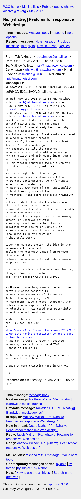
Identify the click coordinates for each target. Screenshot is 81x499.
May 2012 (36, 11)
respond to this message (43, 455)
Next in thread (47, 46)
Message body (39, 32)
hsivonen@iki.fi (30, 74)
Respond (57, 32)
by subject (24, 468)
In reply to (28, 46)
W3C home (11, 6)
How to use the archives (33, 472)
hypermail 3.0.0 (57, 484)
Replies (64, 46)
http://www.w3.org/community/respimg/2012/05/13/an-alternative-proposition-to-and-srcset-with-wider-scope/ (40, 334)
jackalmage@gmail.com (52, 56)
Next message (45, 41)
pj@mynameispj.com (22, 78)
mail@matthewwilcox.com (53, 65)
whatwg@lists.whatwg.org (43, 69)
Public (46, 6)
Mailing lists (30, 6)
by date (61, 464)
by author (40, 468)
